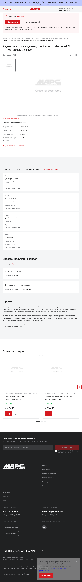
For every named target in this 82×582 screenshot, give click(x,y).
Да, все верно (13, 22)
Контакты (45, 486)
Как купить (46, 469)
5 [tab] (45, 421)
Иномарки (46, 482)
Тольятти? (20, 16)
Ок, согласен (46, 576)
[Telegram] (64, 57)
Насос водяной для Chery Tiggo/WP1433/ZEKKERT (14, 398)
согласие (64, 451)
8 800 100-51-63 (64, 10)
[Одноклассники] (71, 57)
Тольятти (15, 264)
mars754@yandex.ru (52, 511)
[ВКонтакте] (68, 57)
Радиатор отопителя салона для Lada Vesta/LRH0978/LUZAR (58, 398)
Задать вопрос (10, 533)
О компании (7, 493)
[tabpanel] (21, 386)
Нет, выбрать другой (32, 22)
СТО (4, 501)
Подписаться (67, 447)
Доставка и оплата (49, 474)
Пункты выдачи (48, 478)
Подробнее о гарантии (13, 326)
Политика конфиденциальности (14, 557)
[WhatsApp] (75, 57)
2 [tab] (41, 421)
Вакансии (6, 497)
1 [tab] (38, 421)
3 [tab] (42, 421)
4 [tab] (44, 421)
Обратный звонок (11, 527)
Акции (44, 465)
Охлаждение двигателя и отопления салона (21, 393)
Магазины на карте (50, 169)
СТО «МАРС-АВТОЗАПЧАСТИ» (24, 551)
